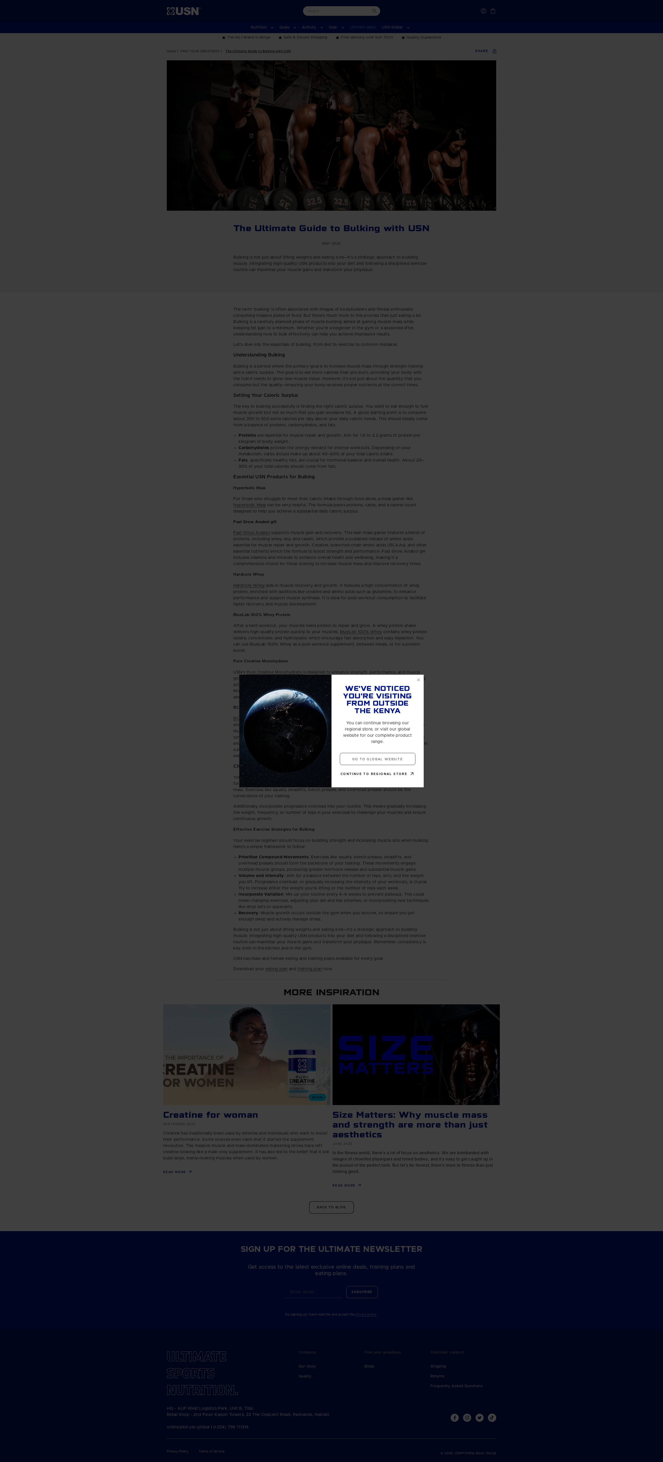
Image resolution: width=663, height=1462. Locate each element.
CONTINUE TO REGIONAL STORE (374, 774)
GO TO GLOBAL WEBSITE (377, 759)
